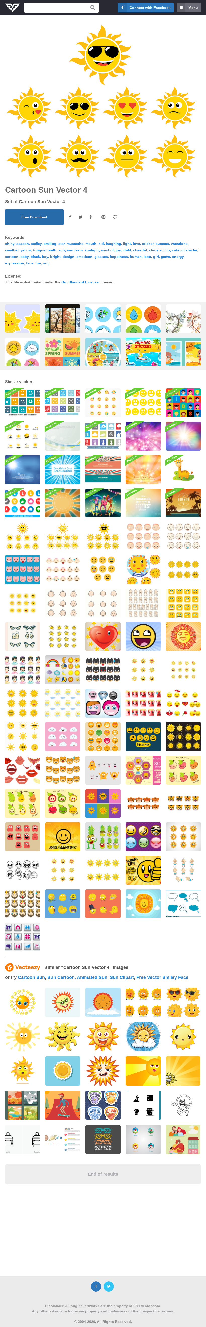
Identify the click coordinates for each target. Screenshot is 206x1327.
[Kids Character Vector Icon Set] (183, 402)
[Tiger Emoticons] (62, 770)
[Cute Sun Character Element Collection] (22, 736)
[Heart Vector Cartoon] (103, 636)
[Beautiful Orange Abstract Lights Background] (143, 469)
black (35, 257)
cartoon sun (31, 977)
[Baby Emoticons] (62, 569)
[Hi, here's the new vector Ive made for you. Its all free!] (62, 1105)
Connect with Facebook (150, 8)
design (68, 257)
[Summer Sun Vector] (143, 903)
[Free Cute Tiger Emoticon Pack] (143, 803)
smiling (50, 244)
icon (147, 257)
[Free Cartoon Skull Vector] (22, 870)
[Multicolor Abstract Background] (183, 436)
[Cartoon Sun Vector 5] (103, 536)
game (165, 257)
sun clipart (122, 977)
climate (155, 250)
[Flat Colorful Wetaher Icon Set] (103, 436)
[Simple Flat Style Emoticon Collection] (143, 402)
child (127, 250)
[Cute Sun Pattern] (62, 703)
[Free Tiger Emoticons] (183, 803)
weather (11, 250)
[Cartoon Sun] (183, 1071)
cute (175, 250)
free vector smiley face (162, 977)
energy (178, 257)
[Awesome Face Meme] (143, 636)
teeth (51, 250)
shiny (9, 244)
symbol (107, 250)
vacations (179, 244)
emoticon (84, 257)
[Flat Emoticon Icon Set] (103, 402)
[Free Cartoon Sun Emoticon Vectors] (183, 836)
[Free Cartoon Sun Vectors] (143, 669)
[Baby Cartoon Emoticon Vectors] (143, 603)
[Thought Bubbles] (183, 903)
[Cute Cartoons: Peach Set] (183, 770)
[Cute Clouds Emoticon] (62, 736)
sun (61, 250)
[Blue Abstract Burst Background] (62, 469)
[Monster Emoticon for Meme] (103, 770)
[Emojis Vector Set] (103, 569)
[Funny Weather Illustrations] (62, 669)
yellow (25, 250)
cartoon (11, 257)
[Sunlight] (62, 436)
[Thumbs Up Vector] (143, 870)
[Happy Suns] (183, 736)
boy (45, 257)
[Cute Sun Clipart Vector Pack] (143, 569)
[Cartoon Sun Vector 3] (62, 536)
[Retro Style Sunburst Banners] (103, 469)
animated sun (92, 977)
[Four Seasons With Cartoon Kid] (103, 358)
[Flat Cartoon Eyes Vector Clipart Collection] (22, 636)
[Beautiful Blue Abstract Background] (22, 469)
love (136, 244)
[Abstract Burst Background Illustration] (143, 436)
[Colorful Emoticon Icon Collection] (22, 402)
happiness (119, 257)
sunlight (92, 250)
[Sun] (183, 636)
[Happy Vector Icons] (22, 937)
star (61, 244)
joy (118, 250)
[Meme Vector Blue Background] (62, 903)
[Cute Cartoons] (22, 836)
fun (38, 263)
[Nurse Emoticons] (22, 669)
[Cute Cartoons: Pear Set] (22, 803)
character (189, 250)
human (136, 257)
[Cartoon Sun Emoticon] (22, 603)
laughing (113, 244)
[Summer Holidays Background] (143, 503)
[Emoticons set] (183, 603)
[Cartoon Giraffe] (183, 469)
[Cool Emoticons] (143, 836)
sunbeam (75, 250)
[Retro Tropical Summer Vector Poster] (183, 503)
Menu (193, 8)
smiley (36, 244)
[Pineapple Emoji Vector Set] (103, 836)
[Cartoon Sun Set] (183, 569)
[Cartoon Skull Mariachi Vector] (103, 503)
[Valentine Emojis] (183, 703)
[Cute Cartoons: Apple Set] (62, 803)
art (45, 263)
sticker (147, 244)
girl (156, 257)
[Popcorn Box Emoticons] (143, 703)
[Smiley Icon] (62, 836)
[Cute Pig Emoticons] (22, 569)
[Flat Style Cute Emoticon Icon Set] (62, 402)
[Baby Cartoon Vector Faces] (143, 536)
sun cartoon (61, 977)
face (29, 263)
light (127, 244)
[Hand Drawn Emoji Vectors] (143, 736)
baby (24, 257)
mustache (75, 244)
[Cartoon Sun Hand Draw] (62, 636)
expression (14, 263)
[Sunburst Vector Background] (62, 503)
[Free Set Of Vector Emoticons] (143, 770)
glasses (101, 257)
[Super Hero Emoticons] (103, 669)
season (22, 244)
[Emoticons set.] (103, 736)
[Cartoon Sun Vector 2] (22, 536)
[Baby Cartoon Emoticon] (62, 603)
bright (55, 257)
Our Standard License (80, 282)
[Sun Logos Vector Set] (22, 436)
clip (167, 250)
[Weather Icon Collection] (22, 503)
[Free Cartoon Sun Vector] (22, 703)
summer (162, 244)
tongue (39, 250)
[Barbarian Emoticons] (22, 903)
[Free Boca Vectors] (22, 770)
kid (101, 244)
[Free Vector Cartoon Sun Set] (103, 803)
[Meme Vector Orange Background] (103, 903)
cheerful (140, 250)
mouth (90, 244)
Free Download (34, 217)
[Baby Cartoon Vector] (183, 536)
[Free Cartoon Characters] (103, 703)
